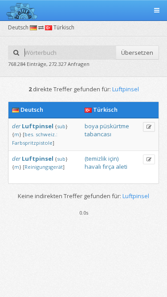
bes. (29, 134)
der (16, 126)
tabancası (98, 134)
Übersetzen (137, 53)
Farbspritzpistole (32, 142)
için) (113, 159)
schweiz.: (46, 134)
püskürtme (114, 126)
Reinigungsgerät (43, 166)
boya (91, 126)
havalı (93, 167)
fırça (108, 167)
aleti (121, 167)
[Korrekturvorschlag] (149, 127)
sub (61, 126)
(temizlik (96, 159)
